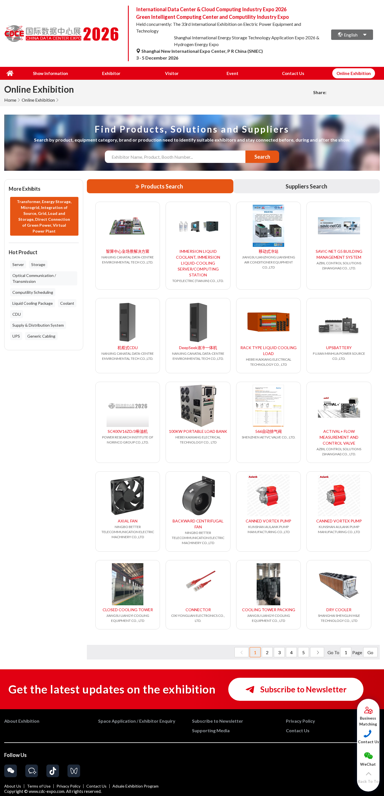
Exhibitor (111, 73)
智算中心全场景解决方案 (127, 251)
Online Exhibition (38, 100)
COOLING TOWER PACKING (268, 609)
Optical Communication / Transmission (34, 278)
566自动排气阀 (268, 431)
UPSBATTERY (339, 347)
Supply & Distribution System (38, 325)
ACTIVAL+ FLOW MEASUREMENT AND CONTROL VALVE (339, 437)
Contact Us (293, 73)
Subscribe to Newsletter (303, 689)
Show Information (50, 73)
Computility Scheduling (32, 292)
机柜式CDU (128, 347)
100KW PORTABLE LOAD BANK (198, 431)
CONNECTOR (198, 609)
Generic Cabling (41, 336)
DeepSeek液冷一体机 (198, 347)
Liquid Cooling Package (32, 303)
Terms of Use (39, 786)
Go (370, 652)
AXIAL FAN (127, 520)
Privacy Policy (68, 786)
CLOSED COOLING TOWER (128, 609)
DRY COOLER (338, 609)
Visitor (172, 73)
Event (232, 73)
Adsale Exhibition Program (135, 786)
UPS (16, 336)
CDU (16, 314)
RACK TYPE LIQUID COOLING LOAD (268, 350)
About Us (12, 786)
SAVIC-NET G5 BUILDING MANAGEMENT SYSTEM (339, 254)
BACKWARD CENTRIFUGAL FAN (198, 523)
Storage (38, 264)
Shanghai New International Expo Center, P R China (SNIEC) (202, 51)
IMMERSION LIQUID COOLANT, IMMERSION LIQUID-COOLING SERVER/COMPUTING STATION (198, 263)
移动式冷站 (268, 251)
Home (10, 100)
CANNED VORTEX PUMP (268, 520)
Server (18, 264)
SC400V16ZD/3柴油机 (128, 431)
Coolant (67, 303)
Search (262, 157)
